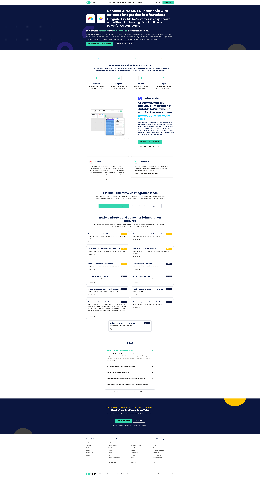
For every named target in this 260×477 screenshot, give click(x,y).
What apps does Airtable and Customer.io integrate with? (125, 392)
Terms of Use (161, 474)
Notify (87, 443)
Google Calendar (113, 445)
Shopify (155, 447)
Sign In (158, 2)
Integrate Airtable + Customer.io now (99, 44)
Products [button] (111, 2)
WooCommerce (112, 447)
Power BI (110, 455)
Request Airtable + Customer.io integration (114, 206)
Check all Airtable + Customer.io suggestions (145, 206)
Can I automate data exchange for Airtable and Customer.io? (126, 378)
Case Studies (132, 2)
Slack (132, 457)
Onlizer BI (88, 445)
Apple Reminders (157, 457)
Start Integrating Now (123, 421)
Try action (135, 269)
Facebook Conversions (159, 450)
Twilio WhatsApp (135, 447)
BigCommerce (112, 462)
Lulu (154, 462)
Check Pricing (139, 421)
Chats (87, 447)
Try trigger (91, 242)
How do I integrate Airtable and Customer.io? (121, 366)
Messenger (134, 462)
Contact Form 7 (157, 465)
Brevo (154, 445)
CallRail (155, 443)
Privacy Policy (170, 474)
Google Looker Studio (114, 457)
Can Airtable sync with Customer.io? (118, 372)
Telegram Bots (135, 452)
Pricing (140, 2)
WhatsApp (133, 443)
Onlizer (88, 455)
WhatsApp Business (136, 445)
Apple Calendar (157, 455)
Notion (110, 443)
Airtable (110, 452)
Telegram (133, 450)
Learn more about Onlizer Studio (149, 146)
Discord (133, 455)
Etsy (154, 460)
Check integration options (124, 43)
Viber (132, 465)
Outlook (110, 460)
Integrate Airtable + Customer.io (150, 142)
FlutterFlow (156, 452)
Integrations (89, 452)
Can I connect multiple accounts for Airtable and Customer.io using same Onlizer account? (128, 385)
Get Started (168, 2)
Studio (88, 450)
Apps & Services (121, 2)
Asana (110, 465)
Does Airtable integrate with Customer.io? (120, 350)
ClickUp (110, 450)
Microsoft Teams (135, 460)
